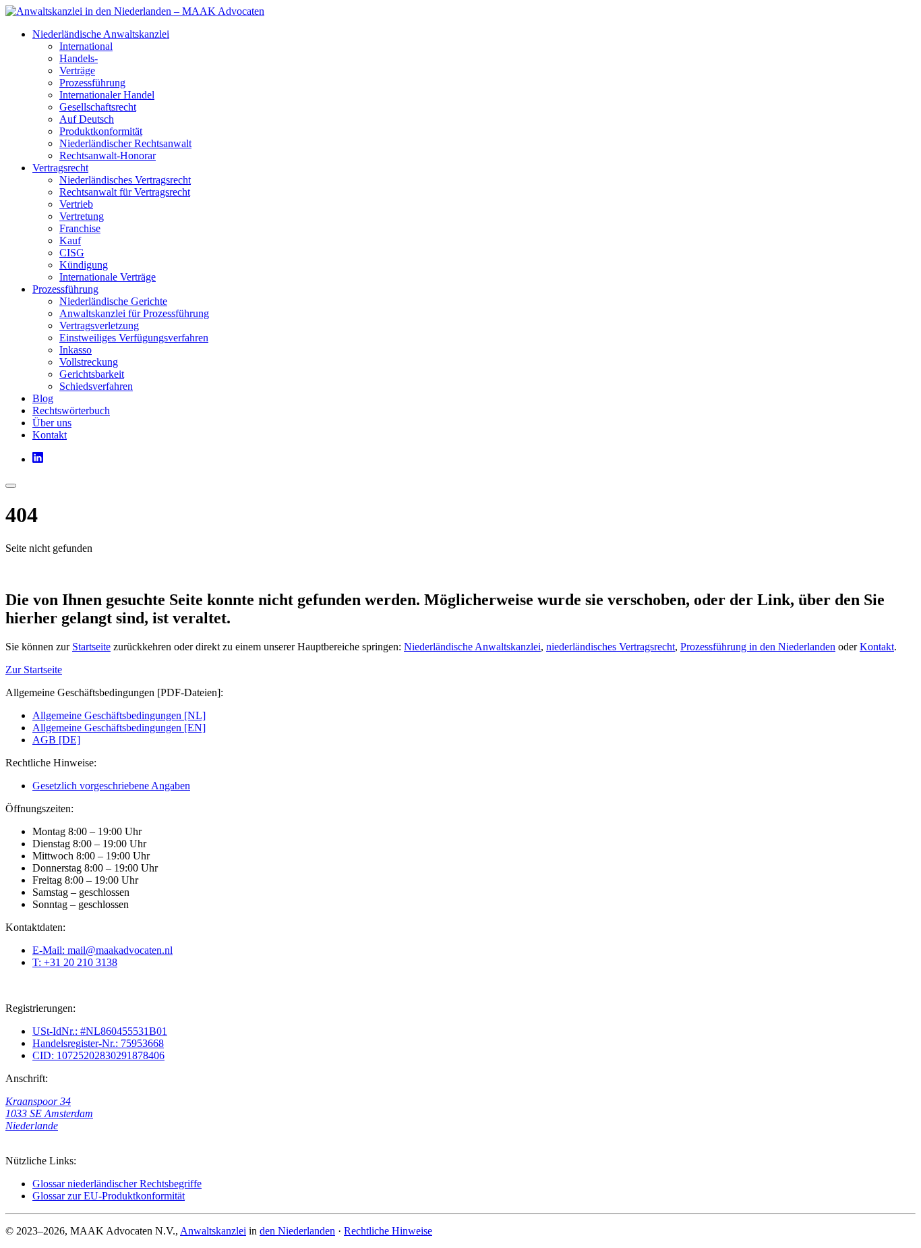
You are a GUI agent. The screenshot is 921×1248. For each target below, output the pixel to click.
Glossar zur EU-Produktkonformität (108, 1195)
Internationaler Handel (106, 95)
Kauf (70, 240)
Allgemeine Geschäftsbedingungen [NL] (119, 715)
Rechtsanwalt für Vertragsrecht (124, 192)
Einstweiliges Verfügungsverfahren (133, 337)
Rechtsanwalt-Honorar (107, 155)
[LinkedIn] (37, 459)
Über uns (51, 422)
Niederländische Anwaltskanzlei (100, 34)
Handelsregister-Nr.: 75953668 (98, 1043)
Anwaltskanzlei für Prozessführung (134, 313)
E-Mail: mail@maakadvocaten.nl (102, 950)
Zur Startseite (33, 669)
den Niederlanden (297, 1231)
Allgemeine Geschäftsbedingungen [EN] (119, 727)
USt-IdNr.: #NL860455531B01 (99, 1031)
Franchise (79, 228)
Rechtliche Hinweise (388, 1231)
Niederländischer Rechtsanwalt (125, 143)
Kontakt (49, 435)
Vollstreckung (88, 362)
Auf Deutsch (86, 119)
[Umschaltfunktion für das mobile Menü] (10, 486)
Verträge (77, 70)
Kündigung (83, 265)
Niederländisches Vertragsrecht (125, 180)
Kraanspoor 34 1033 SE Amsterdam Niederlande (49, 1113)
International (86, 46)
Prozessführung (92, 82)
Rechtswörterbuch (71, 410)
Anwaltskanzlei (213, 1231)
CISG (71, 252)
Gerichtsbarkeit (91, 374)
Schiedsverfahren (96, 386)
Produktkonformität (100, 131)
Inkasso (75, 350)
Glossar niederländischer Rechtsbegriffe (117, 1183)
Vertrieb (76, 204)
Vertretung (81, 216)
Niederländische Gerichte (113, 301)
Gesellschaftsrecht (97, 107)
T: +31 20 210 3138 (74, 962)
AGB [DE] (56, 739)
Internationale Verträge (107, 277)
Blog (42, 398)
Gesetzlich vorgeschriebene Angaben (111, 785)
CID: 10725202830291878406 (98, 1055)
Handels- (78, 58)
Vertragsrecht (60, 167)
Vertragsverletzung (99, 325)
